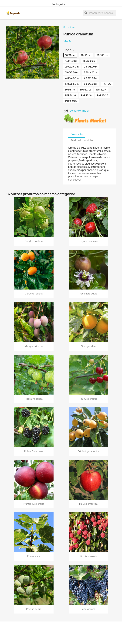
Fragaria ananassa (88, 241)
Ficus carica (33, 556)
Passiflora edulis (88, 293)
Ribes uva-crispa (34, 398)
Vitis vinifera (88, 608)
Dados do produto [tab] (82, 140)
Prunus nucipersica (33, 503)
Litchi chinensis (88, 556)
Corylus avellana (34, 241)
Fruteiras (69, 27)
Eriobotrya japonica (88, 451)
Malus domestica (88, 503)
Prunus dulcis (33, 608)
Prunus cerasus (88, 398)
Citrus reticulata (34, 293)
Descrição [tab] (77, 134)
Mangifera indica (34, 346)
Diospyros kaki (88, 346)
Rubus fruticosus (33, 451)
